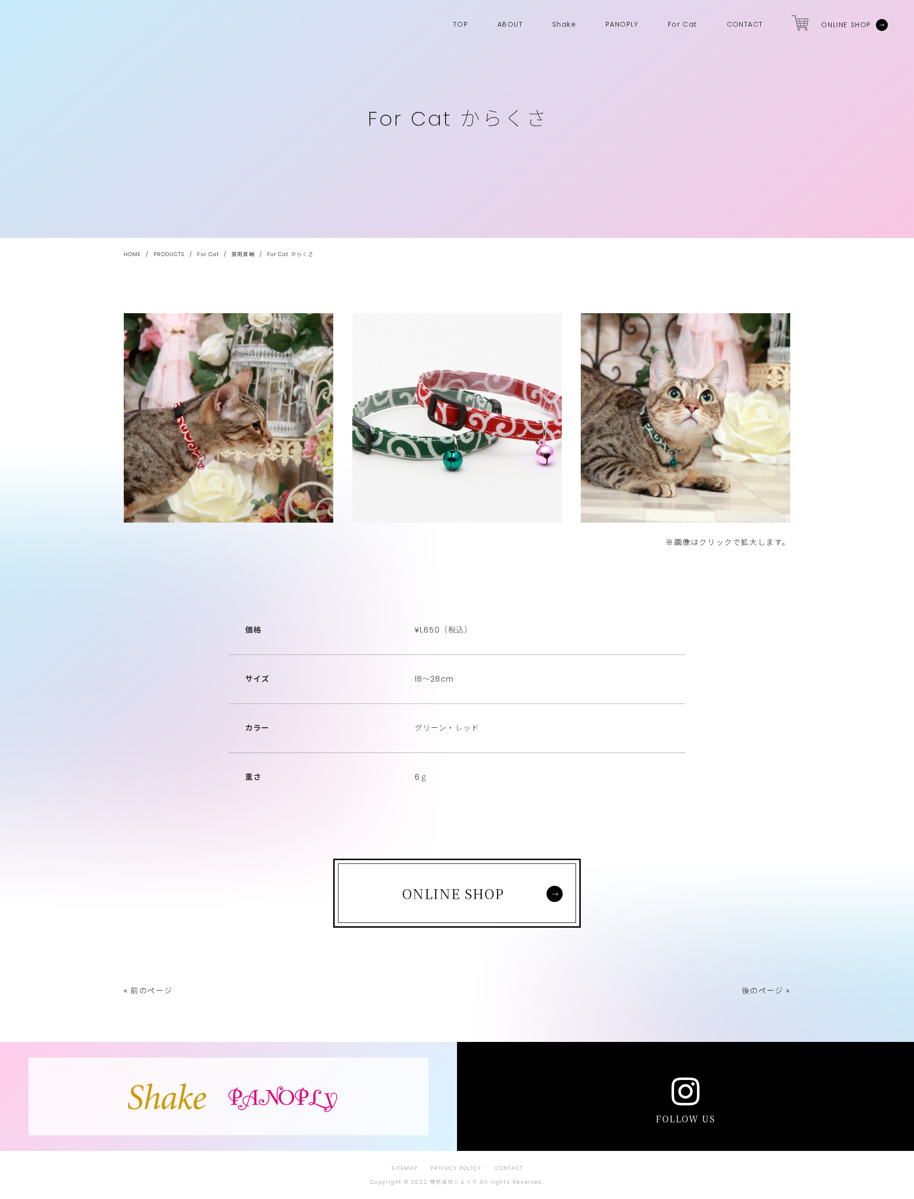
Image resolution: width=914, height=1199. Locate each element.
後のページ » (766, 990)
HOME (132, 254)
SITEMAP (404, 1168)
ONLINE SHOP (846, 25)
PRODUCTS (169, 254)
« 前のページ (148, 990)
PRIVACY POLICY (455, 1168)
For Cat (208, 254)
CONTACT (509, 1168)
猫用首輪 (242, 254)
